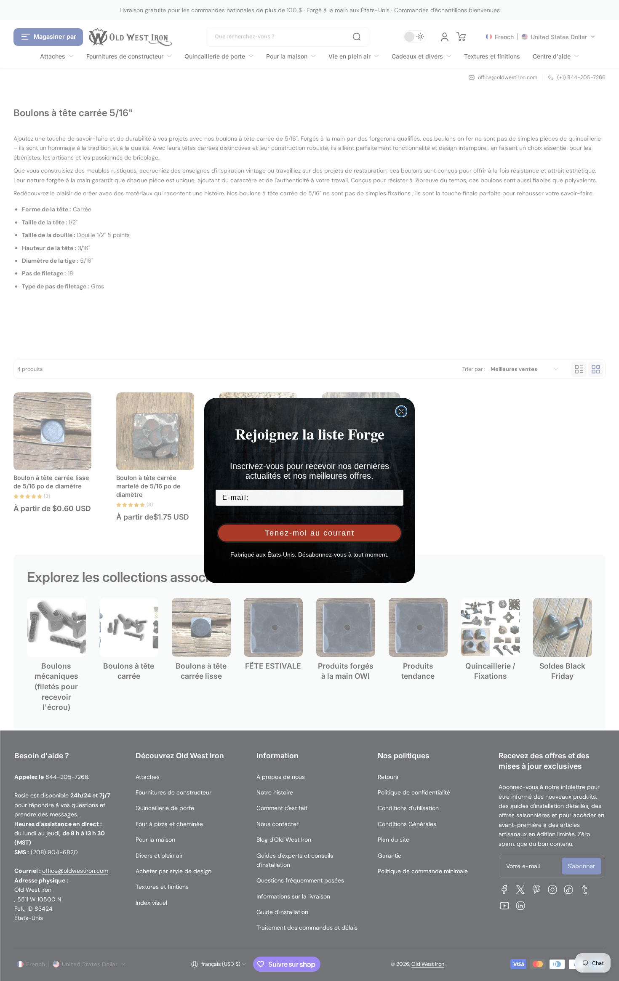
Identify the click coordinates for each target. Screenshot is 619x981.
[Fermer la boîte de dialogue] (401, 411)
